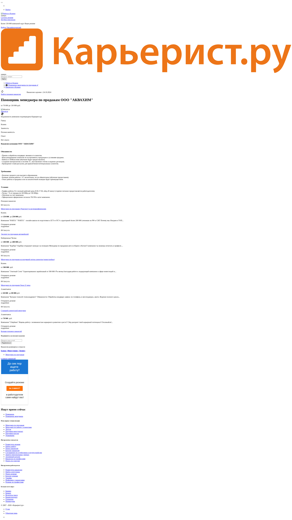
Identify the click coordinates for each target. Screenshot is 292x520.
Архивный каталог (12, 457)
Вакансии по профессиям (15, 459)
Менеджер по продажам (14, 355)
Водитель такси (11, 495)
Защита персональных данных (17, 455)
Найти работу (10, 446)
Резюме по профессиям (14, 482)
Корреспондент (11, 497)
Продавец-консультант (14, 431)
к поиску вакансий (8, 358)
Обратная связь (11, 513)
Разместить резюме (12, 444)
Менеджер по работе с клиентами (18, 427)
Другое (8, 429)
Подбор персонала (8, 20)
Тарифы (8, 478)
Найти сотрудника (12, 472)
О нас (7, 509)
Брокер (8, 493)
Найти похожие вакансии (11, 94)
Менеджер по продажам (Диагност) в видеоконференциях (23, 209)
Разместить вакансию (13, 470)
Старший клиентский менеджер (13, 311)
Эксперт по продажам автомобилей (15, 234)
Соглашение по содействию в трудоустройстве (23, 453)
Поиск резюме (11, 474)
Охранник (9, 499)
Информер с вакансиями (15, 480)
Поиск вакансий (11, 448)
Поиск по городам (12, 461)
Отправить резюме (8, 224)
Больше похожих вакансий (11, 331)
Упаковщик (9, 435)
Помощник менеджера (14, 416)
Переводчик (10, 501)
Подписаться (6, 343)
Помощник (9, 414)
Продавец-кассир (12, 433)
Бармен (8, 491)
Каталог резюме (11, 476)
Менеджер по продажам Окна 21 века (15, 285)
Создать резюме (7, 18)
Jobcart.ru (4, 111)
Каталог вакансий (12, 451)
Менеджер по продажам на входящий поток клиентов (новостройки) (28, 259)
